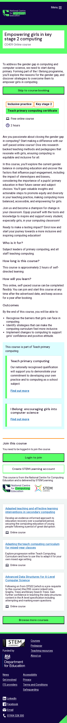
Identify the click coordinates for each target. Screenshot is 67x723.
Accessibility (30, 674)
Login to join (33, 457)
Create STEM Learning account (33, 469)
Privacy (27, 679)
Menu (54, 7)
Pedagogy (36, 645)
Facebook (12, 704)
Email (10, 709)
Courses (35, 640)
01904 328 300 (15, 715)
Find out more (20, 391)
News (6, 674)
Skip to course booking (33, 90)
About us (36, 655)
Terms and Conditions (35, 684)
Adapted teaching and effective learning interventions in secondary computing (31, 510)
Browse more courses (33, 620)
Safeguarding (31, 689)
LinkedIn (11, 698)
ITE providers (10, 684)
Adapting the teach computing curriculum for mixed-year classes (32, 545)
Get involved (9, 679)
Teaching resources (42, 650)
